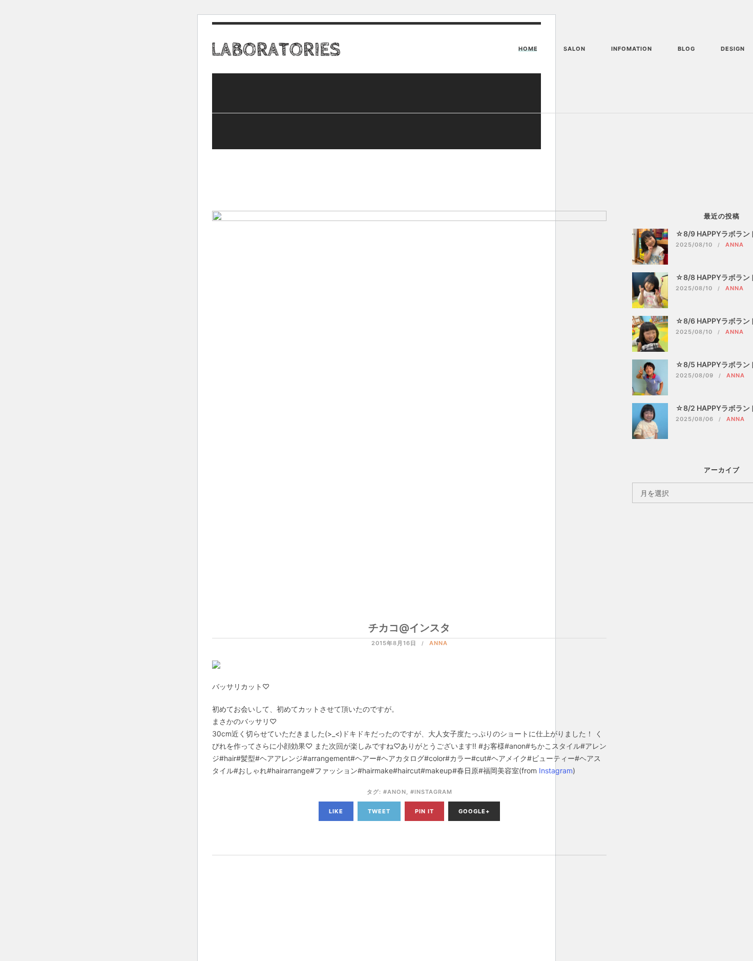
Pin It (424, 811)
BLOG (686, 48)
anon (396, 791)
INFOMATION (631, 48)
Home (528, 48)
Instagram (556, 770)
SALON (574, 48)
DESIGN (733, 48)
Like (336, 811)
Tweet (379, 811)
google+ (474, 811)
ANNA (438, 643)
